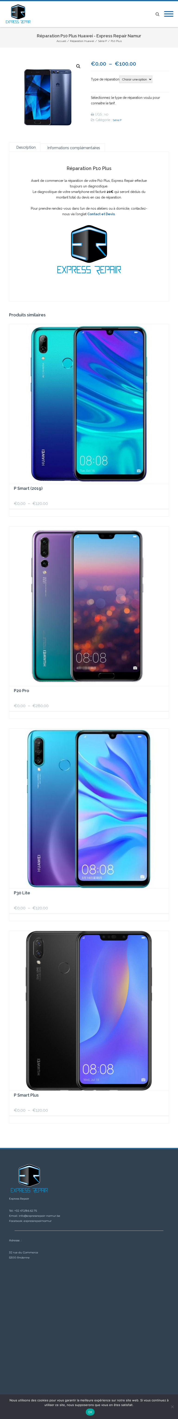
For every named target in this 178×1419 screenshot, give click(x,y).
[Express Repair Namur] (19, 14)
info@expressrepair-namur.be (39, 1215)
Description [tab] (26, 147)
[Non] (172, 1406)
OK (90, 1412)
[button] (78, 66)
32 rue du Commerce (23, 1252)
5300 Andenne (19, 1257)
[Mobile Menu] (168, 14)
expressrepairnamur (38, 1221)
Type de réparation (105, 79)
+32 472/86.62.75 (25, 1210)
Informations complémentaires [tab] (73, 148)
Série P (117, 120)
